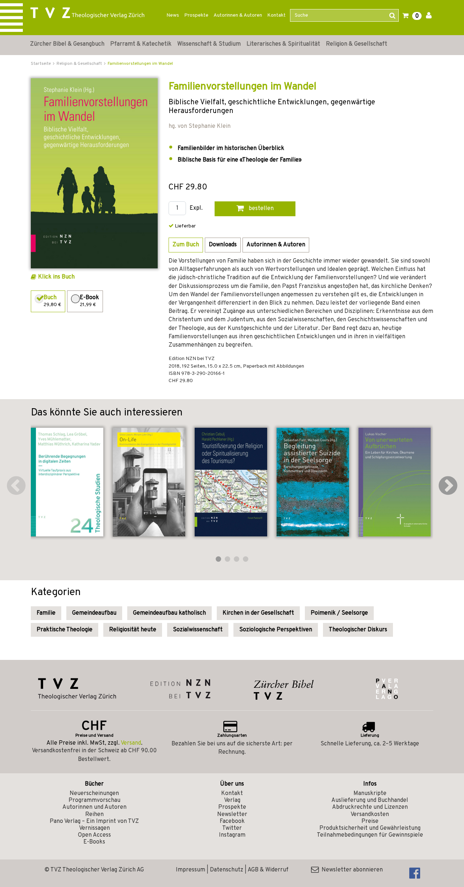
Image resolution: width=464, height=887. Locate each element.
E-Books (94, 842)
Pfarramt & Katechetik (140, 44)
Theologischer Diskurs (358, 629)
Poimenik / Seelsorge (339, 613)
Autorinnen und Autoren (94, 807)
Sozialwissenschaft (198, 629)
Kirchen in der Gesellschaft (258, 613)
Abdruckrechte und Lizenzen (370, 807)
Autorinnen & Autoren (238, 15)
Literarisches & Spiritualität (283, 44)
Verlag (232, 800)
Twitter (232, 828)
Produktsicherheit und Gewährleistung (369, 828)
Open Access (94, 835)
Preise (369, 821)
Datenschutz (226, 870)
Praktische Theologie (64, 629)
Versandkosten (370, 814)
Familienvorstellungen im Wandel (140, 64)
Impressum (190, 870)
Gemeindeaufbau (94, 613)
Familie (46, 613)
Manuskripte (369, 793)
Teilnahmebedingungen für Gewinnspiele (370, 835)
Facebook (232, 821)
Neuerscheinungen (94, 793)
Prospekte (196, 15)
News (172, 15)
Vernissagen (94, 828)
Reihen (94, 814)
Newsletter (232, 814)
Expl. (196, 208)
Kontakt (276, 15)
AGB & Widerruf (268, 870)
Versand (131, 743)
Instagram (232, 835)
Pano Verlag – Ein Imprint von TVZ (94, 821)
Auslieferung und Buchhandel (369, 800)
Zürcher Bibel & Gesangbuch (67, 44)
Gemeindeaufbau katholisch (169, 613)
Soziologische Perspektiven (275, 629)
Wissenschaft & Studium (209, 44)
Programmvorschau (94, 800)
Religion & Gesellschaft (356, 44)
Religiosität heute (132, 629)
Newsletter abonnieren (351, 870)
